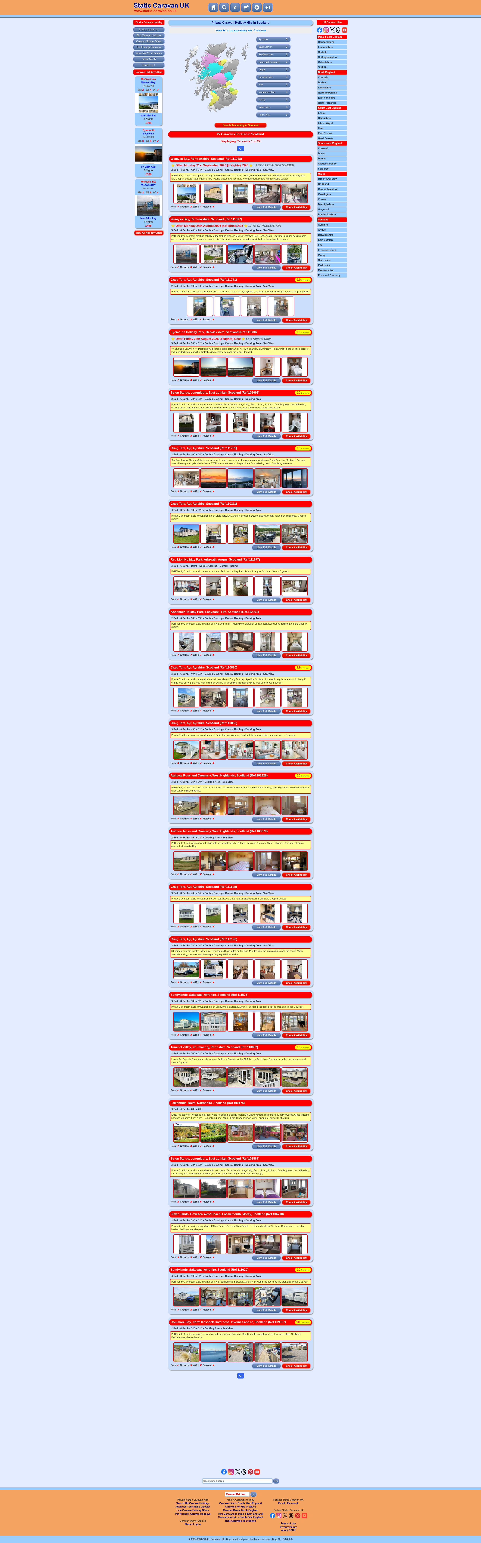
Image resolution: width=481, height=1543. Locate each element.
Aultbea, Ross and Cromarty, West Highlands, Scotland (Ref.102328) (219, 775)
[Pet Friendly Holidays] (246, 7)
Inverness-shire (267, 92)
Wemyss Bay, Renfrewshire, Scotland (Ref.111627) (206, 219)
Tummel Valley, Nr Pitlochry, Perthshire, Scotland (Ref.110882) (214, 1047)
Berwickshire (265, 77)
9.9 (302, 279)
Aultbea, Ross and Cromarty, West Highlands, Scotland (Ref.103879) (219, 831)
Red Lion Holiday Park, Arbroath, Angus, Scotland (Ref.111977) (215, 559)
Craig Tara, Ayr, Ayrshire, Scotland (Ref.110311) (204, 503)
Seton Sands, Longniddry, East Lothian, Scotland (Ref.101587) (215, 1158)
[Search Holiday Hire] (224, 7)
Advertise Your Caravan (149, 53)
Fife (261, 84)
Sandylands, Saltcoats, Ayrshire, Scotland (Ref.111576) (209, 994)
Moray (262, 99)
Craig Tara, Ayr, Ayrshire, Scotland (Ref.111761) (204, 448)
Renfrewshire (266, 54)
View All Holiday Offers (148, 232)
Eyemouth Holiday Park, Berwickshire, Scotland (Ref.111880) (214, 332)
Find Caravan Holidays (149, 35)
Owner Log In (149, 65)
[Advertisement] (240, 1423)
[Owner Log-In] (267, 7)
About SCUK (149, 59)
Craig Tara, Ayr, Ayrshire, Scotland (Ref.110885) (204, 723)
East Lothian (265, 46)
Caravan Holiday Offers (149, 41)
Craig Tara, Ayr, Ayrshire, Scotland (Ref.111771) (204, 279)
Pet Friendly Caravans (149, 47)
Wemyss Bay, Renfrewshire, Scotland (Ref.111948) (206, 158)
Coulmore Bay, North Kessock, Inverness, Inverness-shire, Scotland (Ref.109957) (228, 1322)
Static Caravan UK (149, 29)
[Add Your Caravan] (257, 7)
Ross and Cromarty (269, 62)
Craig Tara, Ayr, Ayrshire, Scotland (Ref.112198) (204, 939)
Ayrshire (263, 39)
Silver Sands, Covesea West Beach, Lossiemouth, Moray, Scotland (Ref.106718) (227, 1214)
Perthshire (264, 114)
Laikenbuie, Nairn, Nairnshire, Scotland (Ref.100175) (208, 1103)
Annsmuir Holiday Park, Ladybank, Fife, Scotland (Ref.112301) (215, 611)
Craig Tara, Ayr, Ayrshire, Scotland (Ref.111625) (204, 886)
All (240, 148)
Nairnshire (264, 107)
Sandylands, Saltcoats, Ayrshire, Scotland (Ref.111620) (209, 1269)
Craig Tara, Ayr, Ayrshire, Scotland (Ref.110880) (204, 667)
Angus (262, 69)
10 (303, 332)
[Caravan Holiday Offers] (235, 7)
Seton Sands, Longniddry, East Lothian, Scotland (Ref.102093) (215, 392)
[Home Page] (213, 7)
